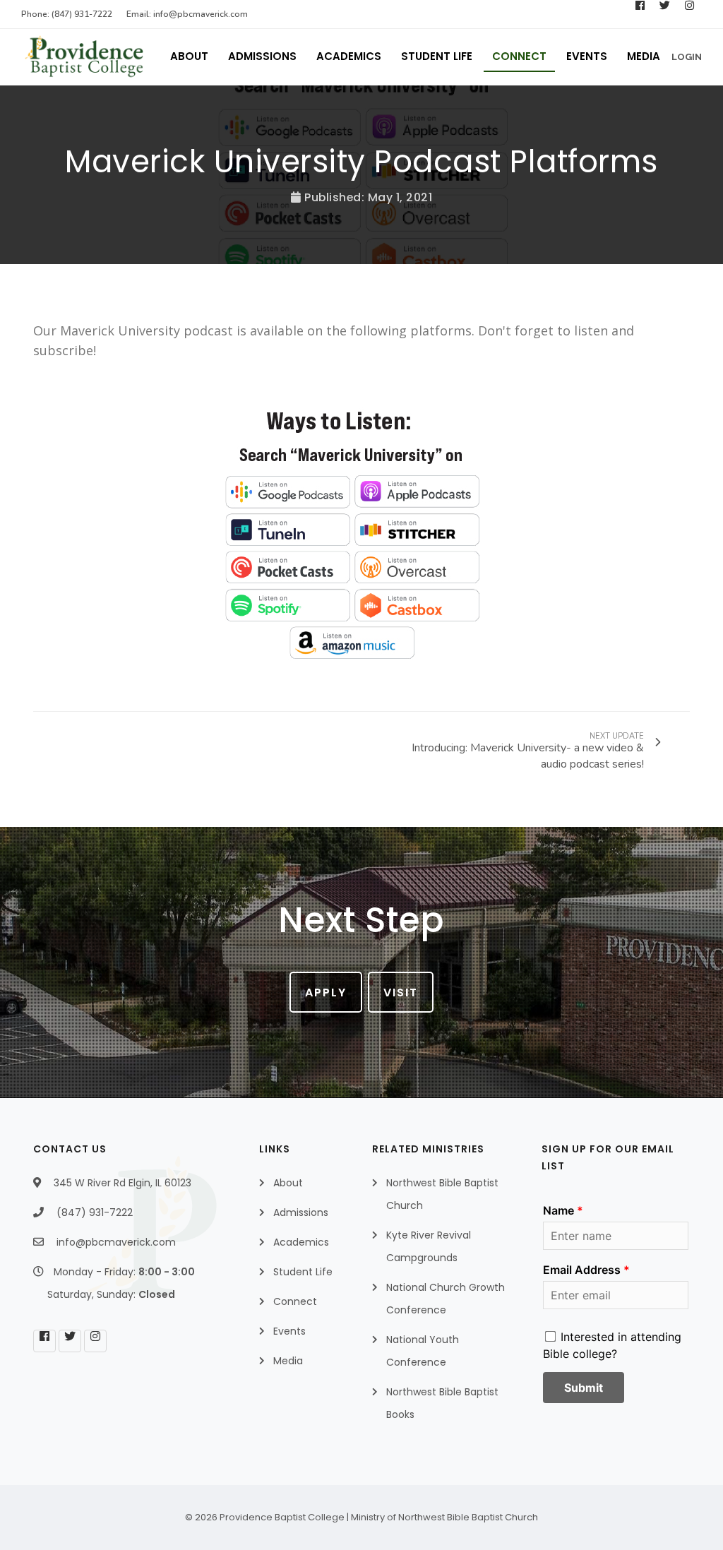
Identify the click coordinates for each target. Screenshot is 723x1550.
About (189, 56)
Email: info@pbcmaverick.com (187, 14)
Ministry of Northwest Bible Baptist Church (444, 1517)
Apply (326, 992)
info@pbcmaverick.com (116, 1242)
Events (586, 56)
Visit (400, 992)
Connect (519, 56)
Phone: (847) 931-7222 (66, 14)
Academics (348, 56)
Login (686, 57)
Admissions (262, 56)
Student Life (436, 56)
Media (643, 56)
